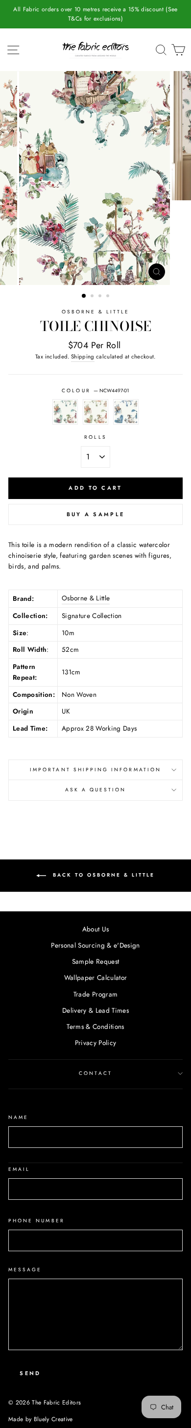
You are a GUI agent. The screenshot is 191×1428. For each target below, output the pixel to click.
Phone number (36, 1220)
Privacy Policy (96, 1042)
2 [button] (93, 296)
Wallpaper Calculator (95, 977)
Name (18, 1117)
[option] (95, 14)
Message (25, 1269)
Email (19, 1169)
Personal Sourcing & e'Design (95, 945)
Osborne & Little (96, 311)
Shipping (83, 356)
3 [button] (100, 296)
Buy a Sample (96, 514)
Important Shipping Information (95, 769)
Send (30, 1373)
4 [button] (108, 296)
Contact (95, 1073)
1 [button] (84, 296)
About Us (95, 929)
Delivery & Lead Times (95, 1010)
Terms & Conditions (95, 1026)
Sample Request (95, 961)
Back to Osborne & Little (102, 875)
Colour (95, 390)
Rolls (95, 437)
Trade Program (95, 994)
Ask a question (95, 789)
